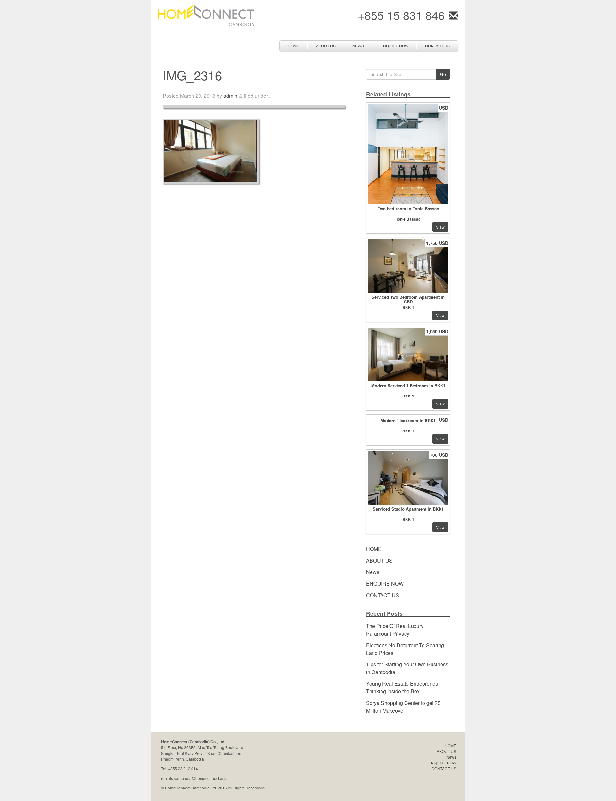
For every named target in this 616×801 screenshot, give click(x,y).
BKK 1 (408, 307)
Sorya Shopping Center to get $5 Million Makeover (403, 706)
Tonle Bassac (408, 219)
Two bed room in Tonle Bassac (408, 208)
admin (230, 95)
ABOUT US (326, 45)
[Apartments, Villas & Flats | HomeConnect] (206, 14)
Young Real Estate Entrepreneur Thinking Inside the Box (403, 687)
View (440, 226)
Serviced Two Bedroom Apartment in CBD (408, 299)
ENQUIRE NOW (394, 45)
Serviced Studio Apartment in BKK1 (408, 509)
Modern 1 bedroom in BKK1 (408, 420)
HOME (293, 45)
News (358, 45)
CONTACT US (437, 45)
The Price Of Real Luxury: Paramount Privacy (395, 629)
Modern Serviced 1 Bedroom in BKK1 (408, 385)
